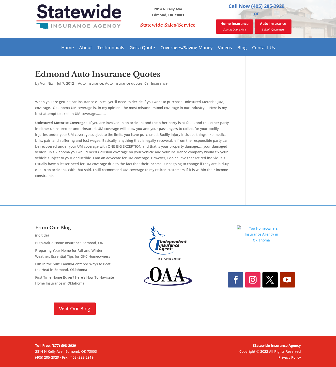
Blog (242, 48)
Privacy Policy (289, 357)
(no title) (42, 235)
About (85, 48)
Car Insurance (156, 83)
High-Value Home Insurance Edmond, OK (69, 242)
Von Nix (46, 83)
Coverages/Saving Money (186, 48)
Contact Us (263, 48)
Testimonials (110, 48)
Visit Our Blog (74, 308)
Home (67, 48)
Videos (225, 48)
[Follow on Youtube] (287, 279)
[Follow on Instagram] (252, 279)
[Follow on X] (270, 279)
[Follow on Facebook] (235, 279)
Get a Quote (142, 48)
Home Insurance (234, 26)
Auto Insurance (273, 26)
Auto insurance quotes (123, 83)
